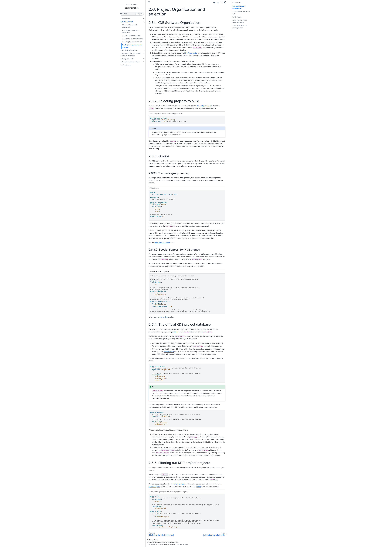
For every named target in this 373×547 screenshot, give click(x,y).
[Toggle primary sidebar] (149, 2)
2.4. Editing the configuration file (132, 38)
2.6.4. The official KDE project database (239, 21)
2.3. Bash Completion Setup (131, 35)
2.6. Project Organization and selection (132, 46)
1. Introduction (125, 18)
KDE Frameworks (190, 53)
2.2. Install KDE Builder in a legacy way (130, 31)
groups (174, 332)
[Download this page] (218, 2)
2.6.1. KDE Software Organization (239, 7)
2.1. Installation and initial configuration (130, 26)
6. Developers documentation (130, 62)
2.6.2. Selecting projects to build (241, 13)
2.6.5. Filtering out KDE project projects (239, 27)
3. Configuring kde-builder (129, 50)
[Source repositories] (214, 2)
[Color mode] (225, 2)
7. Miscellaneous (126, 65)
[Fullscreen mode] (221, 2)
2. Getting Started (127, 22)
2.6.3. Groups (236, 17)
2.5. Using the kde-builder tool (132, 42)
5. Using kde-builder (127, 59)
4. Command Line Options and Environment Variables (130, 54)
